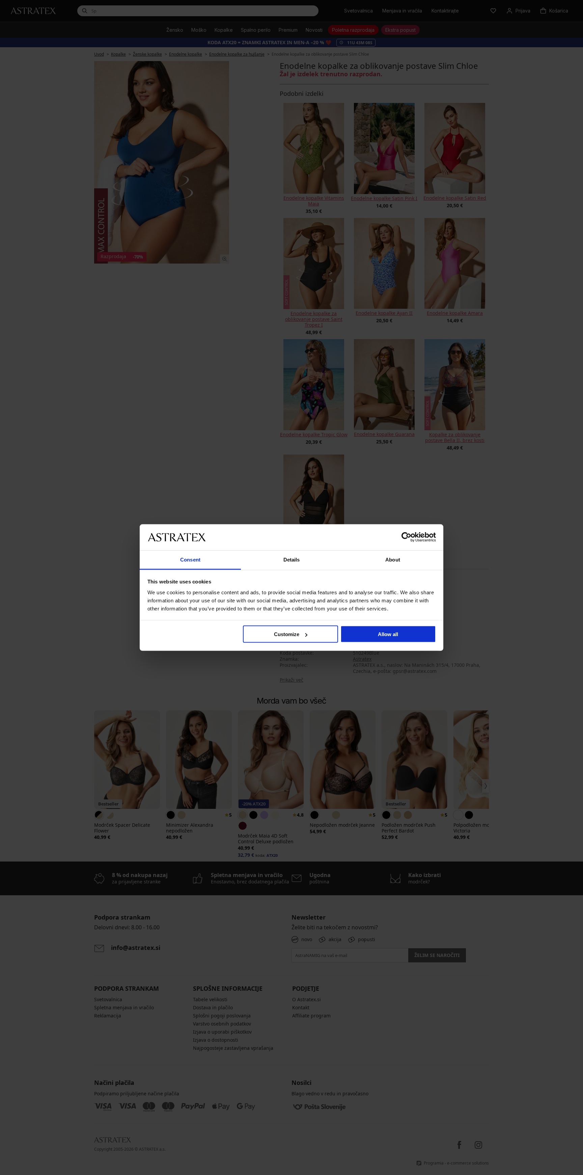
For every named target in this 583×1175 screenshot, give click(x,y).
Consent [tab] (190, 559)
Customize (286, 634)
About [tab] (392, 559)
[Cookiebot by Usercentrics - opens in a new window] (406, 537)
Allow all (388, 634)
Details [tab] (291, 559)
